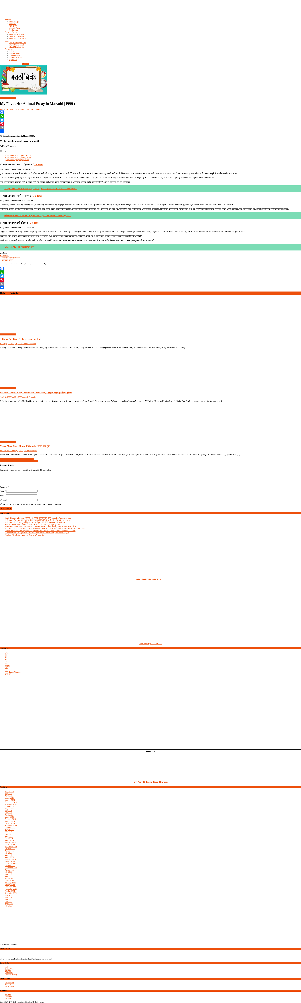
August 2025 (9, 809)
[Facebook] (150, 112)
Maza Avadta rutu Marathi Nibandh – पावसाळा (17, 459)
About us (8, 995)
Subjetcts (8, 19)
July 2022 (8, 872)
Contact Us (8, 996)
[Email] (150, 127)
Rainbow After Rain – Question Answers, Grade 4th (24, 535)
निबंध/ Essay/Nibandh (8, 98)
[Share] (150, 131)
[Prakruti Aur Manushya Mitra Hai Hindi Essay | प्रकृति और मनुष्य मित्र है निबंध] (150, 368)
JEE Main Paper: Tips (17, 43)
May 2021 (8, 902)
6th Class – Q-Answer (17, 38)
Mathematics (14, 30)
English (7, 666)
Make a (139, 579)
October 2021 (10, 891)
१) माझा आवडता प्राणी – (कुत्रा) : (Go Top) (18, 155)
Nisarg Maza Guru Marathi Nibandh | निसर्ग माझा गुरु (25, 446)
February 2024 (10, 842)
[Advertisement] (70, 11)
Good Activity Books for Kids (150, 644)
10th (6, 653)
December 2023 (11, 844)
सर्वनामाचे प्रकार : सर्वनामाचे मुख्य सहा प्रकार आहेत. (22, 216)
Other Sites (9, 49)
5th (6, 657)
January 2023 (10, 861)
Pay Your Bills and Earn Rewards (150, 781)
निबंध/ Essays (14, 22)
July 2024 (8, 832)
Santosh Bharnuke (26, 109)
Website (3, 500)
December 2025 (11, 802)
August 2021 (9, 895)
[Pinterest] (150, 124)
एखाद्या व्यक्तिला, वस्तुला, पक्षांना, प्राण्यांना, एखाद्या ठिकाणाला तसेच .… (40, 189)
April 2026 (9, 796)
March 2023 (9, 857)
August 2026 (9, 792)
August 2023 (9, 851)
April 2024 (9, 838)
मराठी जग (12, 24)
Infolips (12, 51)
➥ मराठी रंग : (4, 256)
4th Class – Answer (16, 34)
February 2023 (10, 859)
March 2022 (9, 880)
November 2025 (11, 804)
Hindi (7, 670)
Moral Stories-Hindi (16, 45)
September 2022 (11, 868)
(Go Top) (38, 164)
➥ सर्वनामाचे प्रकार (6, 260)
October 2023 (10, 849)
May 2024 (8, 836)
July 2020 (8, 906)
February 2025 (10, 819)
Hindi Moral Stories (16, 47)
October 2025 (10, 806)
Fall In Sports (9, 986)
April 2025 (9, 815)
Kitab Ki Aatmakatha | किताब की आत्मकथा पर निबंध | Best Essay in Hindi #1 (32, 524)
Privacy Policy (9, 998)
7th (6, 661)
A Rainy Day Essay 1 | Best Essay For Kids (20, 339)
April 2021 (9, 904)
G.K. (6, 41)
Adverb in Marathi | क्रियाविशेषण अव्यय (19, 247)
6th (6, 659)
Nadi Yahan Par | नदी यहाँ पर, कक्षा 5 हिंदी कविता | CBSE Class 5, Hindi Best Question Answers (39, 520)
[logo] (10, 957)
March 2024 (9, 840)
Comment (4, 487)
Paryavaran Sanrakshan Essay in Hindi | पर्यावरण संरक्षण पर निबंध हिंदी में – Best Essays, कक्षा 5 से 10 (40, 526)
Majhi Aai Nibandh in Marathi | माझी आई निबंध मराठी (19, 461)
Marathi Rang (14, 53)
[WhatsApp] (150, 116)
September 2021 (11, 893)
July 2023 (8, 853)
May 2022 (8, 876)
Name (3, 491)
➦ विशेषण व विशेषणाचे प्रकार (10, 258)
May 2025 (8, 813)
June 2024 (8, 834)
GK (6, 668)
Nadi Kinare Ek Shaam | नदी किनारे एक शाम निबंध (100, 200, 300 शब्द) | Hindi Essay (35, 522)
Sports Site (13, 60)
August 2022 (9, 870)
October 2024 (10, 828)
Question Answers (11, 32)
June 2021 (8, 900)
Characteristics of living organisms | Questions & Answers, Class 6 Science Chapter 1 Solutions (40, 531)
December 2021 (11, 887)
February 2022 (10, 883)
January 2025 (10, 821)
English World (14, 28)
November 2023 (11, 847)
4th (6, 655)
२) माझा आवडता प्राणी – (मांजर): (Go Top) (18, 158)
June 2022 (8, 874)
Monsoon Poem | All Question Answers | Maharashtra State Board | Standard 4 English (37, 533)
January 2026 (10, 800)
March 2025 (9, 817)
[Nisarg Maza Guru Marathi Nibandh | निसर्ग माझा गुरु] (150, 421)
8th (6, 663)
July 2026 (8, 794)
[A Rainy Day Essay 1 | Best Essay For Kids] (150, 314)
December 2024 (11, 823)
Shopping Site (14, 55)
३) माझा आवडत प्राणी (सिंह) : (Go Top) (17, 160)
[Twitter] (150, 120)
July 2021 (8, 897)
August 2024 (9, 830)
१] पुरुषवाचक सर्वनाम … (55, 216)
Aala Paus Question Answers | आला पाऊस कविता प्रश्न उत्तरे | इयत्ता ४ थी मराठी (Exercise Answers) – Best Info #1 (46, 529)
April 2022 (9, 878)
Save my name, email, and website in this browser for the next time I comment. (32, 504)
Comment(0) (38, 109)
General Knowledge (11, 974)
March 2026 (9, 798)
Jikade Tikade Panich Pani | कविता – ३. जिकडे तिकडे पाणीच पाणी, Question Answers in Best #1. (39, 518)
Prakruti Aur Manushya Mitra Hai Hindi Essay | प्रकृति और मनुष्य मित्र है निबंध (36, 392)
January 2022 (10, 885)
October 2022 (10, 866)
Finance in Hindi (15, 58)
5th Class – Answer (16, 36)
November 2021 (11, 889)
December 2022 (11, 864)
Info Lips (8, 984)
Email (3, 496)
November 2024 (11, 825)
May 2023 (8, 855)
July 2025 (8, 811)
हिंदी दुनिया (13, 26)
